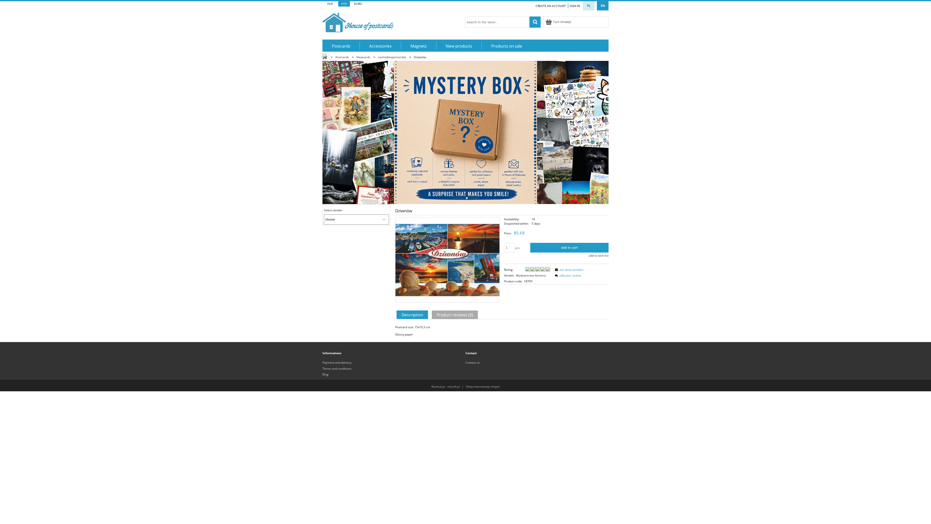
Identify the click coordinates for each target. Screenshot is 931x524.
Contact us (473, 362)
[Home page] (357, 22)
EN (603, 6)
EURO (358, 4)
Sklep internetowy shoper (483, 387)
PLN (330, 4)
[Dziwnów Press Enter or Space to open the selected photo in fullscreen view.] (447, 260)
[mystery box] (465, 132)
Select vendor (333, 210)
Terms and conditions (337, 369)
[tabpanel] (502, 331)
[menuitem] (341, 46)
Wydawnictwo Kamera (531, 275)
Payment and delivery (337, 362)
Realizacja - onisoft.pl (445, 387)
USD (344, 4)
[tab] (413, 314)
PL (588, 6)
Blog (325, 374)
